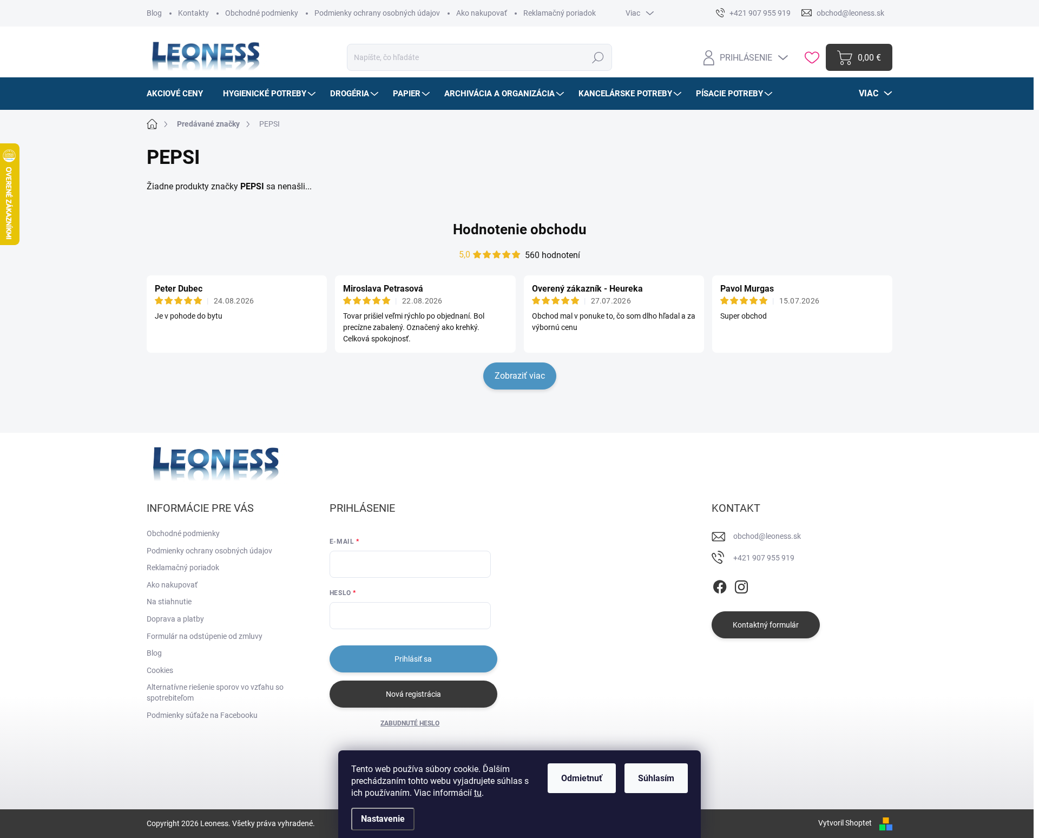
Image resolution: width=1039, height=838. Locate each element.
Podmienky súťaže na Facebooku (202, 715)
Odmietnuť (581, 778)
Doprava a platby (175, 619)
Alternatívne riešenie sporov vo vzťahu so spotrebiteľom (215, 692)
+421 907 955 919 (763, 557)
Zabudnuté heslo (409, 723)
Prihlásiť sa (413, 659)
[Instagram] (741, 585)
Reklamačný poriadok (559, 13)
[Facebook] (720, 585)
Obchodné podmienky (261, 13)
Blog (154, 13)
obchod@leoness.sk (767, 536)
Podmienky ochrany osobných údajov (377, 13)
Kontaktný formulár (766, 625)
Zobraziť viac (520, 376)
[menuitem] (179, 93)
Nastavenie (383, 819)
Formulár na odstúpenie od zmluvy (204, 636)
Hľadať (598, 57)
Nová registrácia (413, 694)
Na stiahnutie (169, 601)
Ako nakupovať (481, 13)
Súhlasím (656, 778)
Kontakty (193, 13)
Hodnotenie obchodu (520, 229)
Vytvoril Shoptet (845, 823)
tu (478, 793)
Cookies (160, 670)
